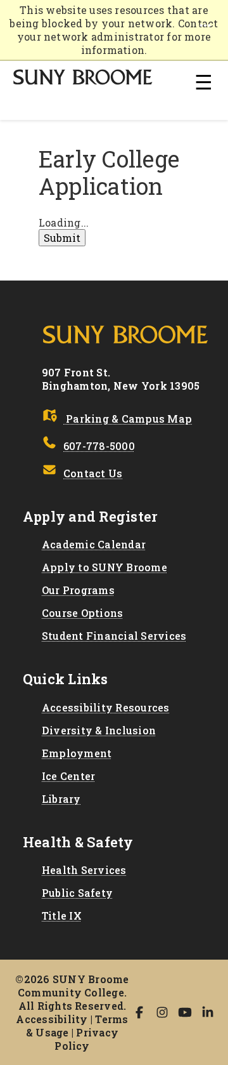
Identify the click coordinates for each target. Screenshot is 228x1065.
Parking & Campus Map (127, 418)
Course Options (82, 612)
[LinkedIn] (207, 1012)
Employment (76, 753)
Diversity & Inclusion (99, 730)
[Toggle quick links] (205, 25)
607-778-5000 (99, 446)
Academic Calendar (94, 544)
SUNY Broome (83, 77)
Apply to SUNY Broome (104, 567)
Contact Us (92, 473)
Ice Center (68, 776)
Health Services (84, 869)
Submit (62, 237)
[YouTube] (185, 1012)
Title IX (62, 915)
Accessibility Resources (106, 707)
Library (61, 798)
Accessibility (51, 1019)
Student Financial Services (114, 635)
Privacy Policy (86, 1039)
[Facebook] (139, 1012)
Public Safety (77, 892)
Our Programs (78, 590)
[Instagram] (162, 1012)
